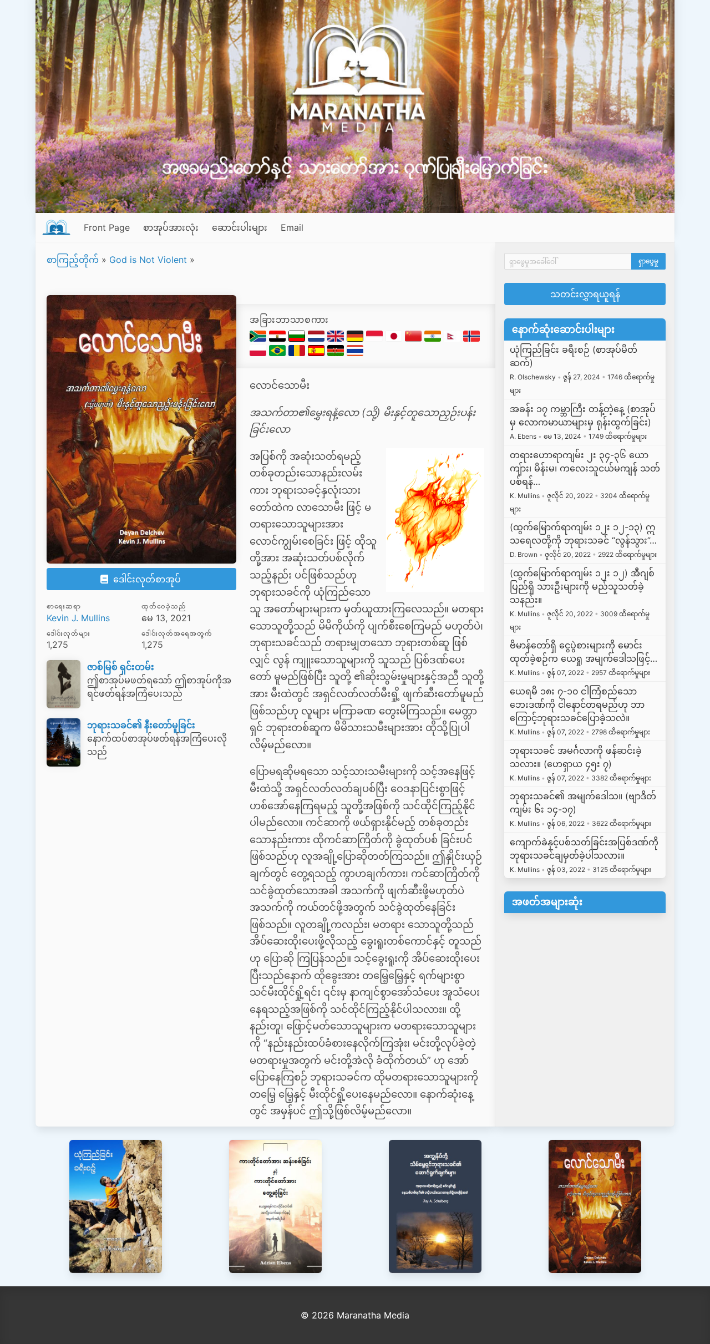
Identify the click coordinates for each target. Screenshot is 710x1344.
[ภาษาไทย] (355, 352)
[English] (337, 338)
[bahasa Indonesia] (376, 338)
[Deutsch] (356, 338)
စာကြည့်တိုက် (73, 259)
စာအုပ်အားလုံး (171, 227)
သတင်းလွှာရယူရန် (585, 294)
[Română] (298, 352)
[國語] (414, 338)
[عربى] (278, 338)
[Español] (317, 352)
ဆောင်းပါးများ (239, 227)
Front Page (107, 227)
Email (292, 227)
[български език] (298, 338)
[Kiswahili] (337, 352)
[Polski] (259, 352)
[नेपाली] (453, 338)
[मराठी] (434, 338)
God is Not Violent (148, 259)
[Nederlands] (317, 338)
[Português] (278, 352)
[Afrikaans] (259, 338)
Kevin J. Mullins (78, 617)
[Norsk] (471, 338)
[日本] (395, 338)
